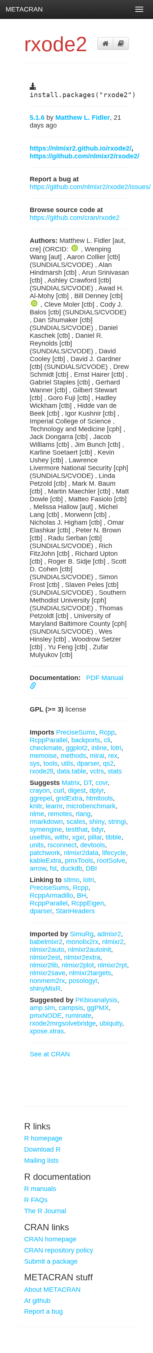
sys (35, 763)
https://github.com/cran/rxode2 (75, 217)
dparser (88, 763)
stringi (117, 821)
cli (107, 740)
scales (75, 821)
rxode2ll (41, 771)
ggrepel (41, 798)
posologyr (83, 980)
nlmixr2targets (90, 973)
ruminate (78, 1015)
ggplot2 (77, 748)
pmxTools (79, 860)
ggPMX (98, 1008)
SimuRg (82, 934)
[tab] (105, 43)
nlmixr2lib (44, 965)
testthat (77, 829)
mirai (97, 755)
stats (115, 771)
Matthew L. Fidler (82, 117)
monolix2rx (82, 942)
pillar (95, 837)
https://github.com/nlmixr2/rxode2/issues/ (90, 187)
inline (99, 748)
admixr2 (109, 934)
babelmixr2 (46, 942)
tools (50, 763)
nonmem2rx (47, 980)
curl (58, 790)
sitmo (71, 880)
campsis (71, 1008)
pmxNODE (46, 1015)
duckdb (71, 868)
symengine (46, 829)
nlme (37, 814)
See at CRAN (50, 1054)
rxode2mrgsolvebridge (63, 1023)
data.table (71, 771)
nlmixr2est (45, 957)
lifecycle (114, 853)
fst (53, 868)
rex (112, 755)
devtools (92, 845)
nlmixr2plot (78, 965)
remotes (60, 814)
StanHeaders (75, 911)
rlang (83, 814)
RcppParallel (49, 740)
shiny (96, 821)
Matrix (71, 782)
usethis (40, 837)
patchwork (45, 853)
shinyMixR (45, 988)
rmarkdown (46, 821)
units (37, 845)
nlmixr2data (81, 853)
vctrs (97, 771)
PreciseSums (75, 732)
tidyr (97, 829)
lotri (116, 748)
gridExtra (69, 798)
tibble (113, 837)
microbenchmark (90, 806)
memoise (43, 755)
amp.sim (42, 1008)
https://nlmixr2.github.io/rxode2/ (80, 148)
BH (81, 895)
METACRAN (24, 9)
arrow (38, 868)
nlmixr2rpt (112, 965)
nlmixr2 (113, 942)
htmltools (99, 798)
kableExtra (45, 860)
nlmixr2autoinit (89, 949)
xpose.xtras (47, 1031)
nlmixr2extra (82, 957)
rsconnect (62, 845)
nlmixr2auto (47, 949)
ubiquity (111, 1023)
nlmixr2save (47, 973)
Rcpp (107, 732)
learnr (54, 806)
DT (88, 782)
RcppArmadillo (51, 895)
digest (77, 790)
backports (85, 740)
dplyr (96, 790)
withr (61, 837)
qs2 (108, 763)
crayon (40, 790)
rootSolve (111, 860)
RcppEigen (87, 903)
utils (67, 763)
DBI (91, 868)
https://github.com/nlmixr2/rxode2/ (84, 156)
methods (73, 755)
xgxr (78, 837)
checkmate (46, 748)
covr (101, 782)
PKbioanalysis (96, 1000)
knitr (36, 806)
